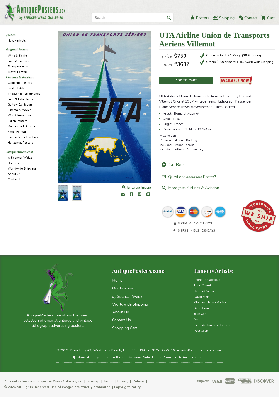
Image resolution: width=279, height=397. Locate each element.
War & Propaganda (21, 115)
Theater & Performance (24, 94)
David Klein (201, 297)
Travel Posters (18, 72)
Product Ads (16, 88)
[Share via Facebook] (131, 195)
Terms (108, 381)
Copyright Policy (127, 387)
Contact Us (15, 179)
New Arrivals (17, 41)
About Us (14, 174)
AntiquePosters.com (19, 152)
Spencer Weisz (20, 158)
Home (117, 280)
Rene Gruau (202, 308)
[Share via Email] (123, 195)
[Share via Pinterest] (139, 195)
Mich (197, 319)
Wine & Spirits (18, 56)
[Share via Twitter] (148, 195)
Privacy (122, 381)
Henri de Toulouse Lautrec (212, 325)
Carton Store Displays (23, 137)
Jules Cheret (202, 285)
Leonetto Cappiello (207, 280)
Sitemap (93, 381)
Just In (10, 34)
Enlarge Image (138, 187)
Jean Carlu (201, 314)
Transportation (18, 66)
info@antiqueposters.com (201, 350)
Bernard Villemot (206, 291)
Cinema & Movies (19, 110)
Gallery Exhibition (20, 105)
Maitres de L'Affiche (21, 126)
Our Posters (16, 163)
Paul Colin (201, 331)
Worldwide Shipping (22, 169)
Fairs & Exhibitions (20, 99)
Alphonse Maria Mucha (210, 302)
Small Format (17, 132)
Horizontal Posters (20, 143)
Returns (138, 381)
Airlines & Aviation (20, 77)
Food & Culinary (19, 61)
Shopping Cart (124, 328)
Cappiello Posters (20, 83)
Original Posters (17, 49)
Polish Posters (17, 121)
